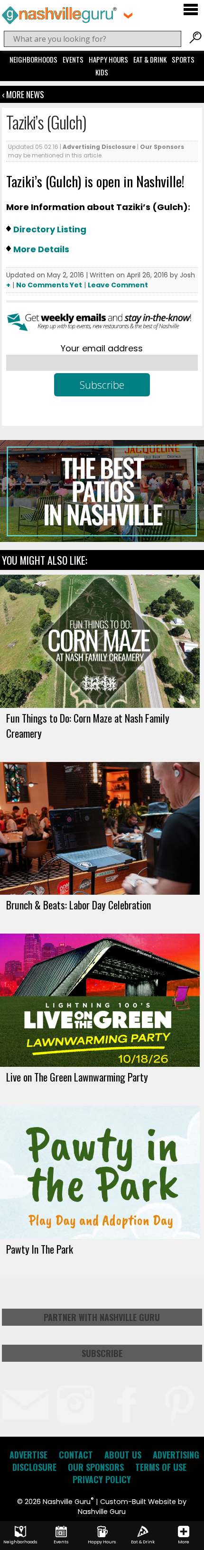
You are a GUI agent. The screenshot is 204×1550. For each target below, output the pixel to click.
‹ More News (23, 94)
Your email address (102, 348)
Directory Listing (49, 229)
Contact (76, 1455)
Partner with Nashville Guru (102, 1317)
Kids (101, 72)
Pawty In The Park (39, 1249)
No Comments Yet (49, 285)
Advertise (28, 1455)
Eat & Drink (150, 59)
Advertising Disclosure (99, 147)
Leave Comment (118, 285)
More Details (41, 249)
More (183, 1542)
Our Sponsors (162, 147)
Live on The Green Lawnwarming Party (77, 1076)
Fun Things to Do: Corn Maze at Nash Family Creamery (87, 725)
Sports (183, 59)
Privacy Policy (102, 1479)
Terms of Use (160, 1467)
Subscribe (102, 1353)
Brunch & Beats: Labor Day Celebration (78, 904)
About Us (122, 1455)
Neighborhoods (33, 59)
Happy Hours (108, 59)
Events (73, 59)
